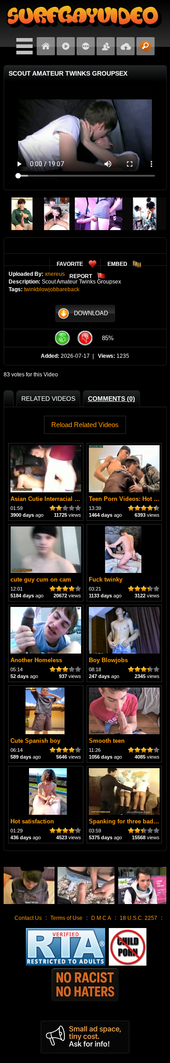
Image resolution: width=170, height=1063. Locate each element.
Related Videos (48, 398)
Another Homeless (36, 660)
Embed (117, 264)
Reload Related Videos (85, 424)
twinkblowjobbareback (51, 289)
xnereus (55, 274)
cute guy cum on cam (40, 579)
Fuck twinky (105, 579)
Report (80, 276)
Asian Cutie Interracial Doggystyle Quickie (69, 498)
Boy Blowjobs (108, 660)
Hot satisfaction (32, 821)
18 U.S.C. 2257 (138, 918)
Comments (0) (111, 398)
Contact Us (28, 918)
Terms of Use (66, 918)
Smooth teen (107, 740)
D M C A (101, 918)
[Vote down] (85, 338)
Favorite (70, 264)
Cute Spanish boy (35, 740)
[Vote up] (62, 338)
